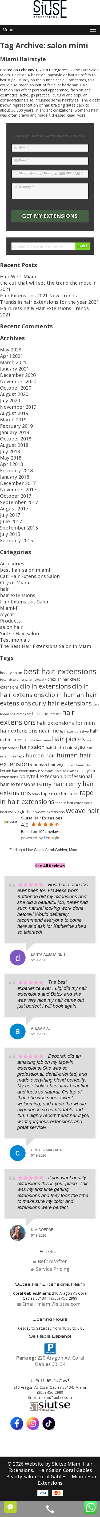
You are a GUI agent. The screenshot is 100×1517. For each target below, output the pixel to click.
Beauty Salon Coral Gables (37, 1476)
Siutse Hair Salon (84, 69)
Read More (76, 115)
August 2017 (14, 508)
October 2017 (15, 496)
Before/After (52, 1261)
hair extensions (17, 595)
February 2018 (16, 470)
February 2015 (16, 540)
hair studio (55, 747)
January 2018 (14, 477)
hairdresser (53, 714)
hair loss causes (40, 740)
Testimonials (15, 640)
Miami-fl (9, 608)
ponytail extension (40, 776)
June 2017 (11, 521)
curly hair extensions (62, 703)
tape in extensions (59, 793)
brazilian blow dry (33, 679)
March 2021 (13, 362)
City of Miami (15, 582)
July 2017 (10, 515)
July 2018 (10, 451)
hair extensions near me (29, 730)
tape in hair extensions (46, 797)
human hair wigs (49, 764)
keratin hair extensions (18, 770)
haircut (38, 713)
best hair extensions (60, 671)
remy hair (51, 783)
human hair (40, 755)
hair (4, 589)
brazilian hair (58, 679)
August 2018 (14, 445)
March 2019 (13, 419)
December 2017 (18, 483)
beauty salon (11, 672)
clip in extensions (45, 686)
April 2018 (11, 464)
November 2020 (18, 381)
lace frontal (46, 771)
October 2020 (15, 388)
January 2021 (14, 368)
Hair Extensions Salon (25, 601)
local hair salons (66, 771)
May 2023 (10, 349)
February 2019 (16, 426)
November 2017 (18, 489)
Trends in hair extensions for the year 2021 (49, 302)
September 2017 (19, 502)
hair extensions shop (74, 731)
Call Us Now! (50, 1380)
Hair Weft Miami (19, 276)
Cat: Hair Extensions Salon (30, 576)
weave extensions (50, 811)
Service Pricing (52, 1269)
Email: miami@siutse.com (50, 1397)
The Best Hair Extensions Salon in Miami (46, 646)
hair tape (17, 756)
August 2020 (14, 394)
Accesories (12, 563)
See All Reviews (50, 865)
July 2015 (10, 534)
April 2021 (11, 356)
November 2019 (18, 407)
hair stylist (75, 747)
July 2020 (10, 400)
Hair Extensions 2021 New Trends (38, 295)
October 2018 (15, 438)
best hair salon (10, 679)
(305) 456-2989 (50, 1392)
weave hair (82, 810)
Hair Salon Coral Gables (65, 1470)
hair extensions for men (66, 722)
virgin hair (24, 811)
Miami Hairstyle (23, 59)
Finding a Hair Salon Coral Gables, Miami (44, 849)
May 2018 (10, 458)
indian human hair (80, 765)
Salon (36, 794)
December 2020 (18, 375)
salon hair (11, 627)
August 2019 (14, 413)
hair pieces (68, 738)
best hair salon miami (25, 570)
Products (10, 621)
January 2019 (14, 432)
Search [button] (83, 246)
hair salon (32, 747)
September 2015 (19, 527)
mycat (7, 614)
